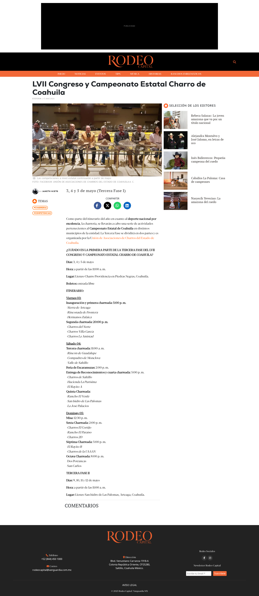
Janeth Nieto (50, 191)
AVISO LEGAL (129, 585)
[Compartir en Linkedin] (127, 205)
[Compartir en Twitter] (107, 205)
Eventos (36, 98)
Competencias (43, 213)
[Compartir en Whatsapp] (117, 205)
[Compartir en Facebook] (97, 205)
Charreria (41, 207)
